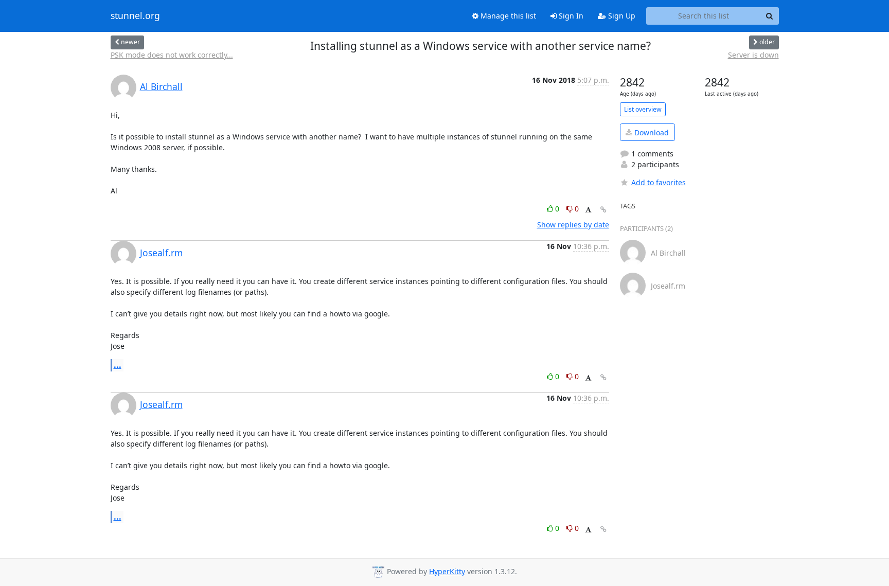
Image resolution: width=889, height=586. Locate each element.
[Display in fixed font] (588, 210)
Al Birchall (161, 86)
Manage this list (507, 16)
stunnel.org (135, 16)
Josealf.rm (161, 252)
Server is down (753, 55)
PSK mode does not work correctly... (172, 55)
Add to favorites (658, 182)
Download (650, 132)
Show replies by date (573, 224)
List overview (643, 109)
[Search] (769, 16)
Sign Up (620, 16)
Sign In (570, 16)
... (117, 364)
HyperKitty (447, 571)
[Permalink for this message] (603, 210)
